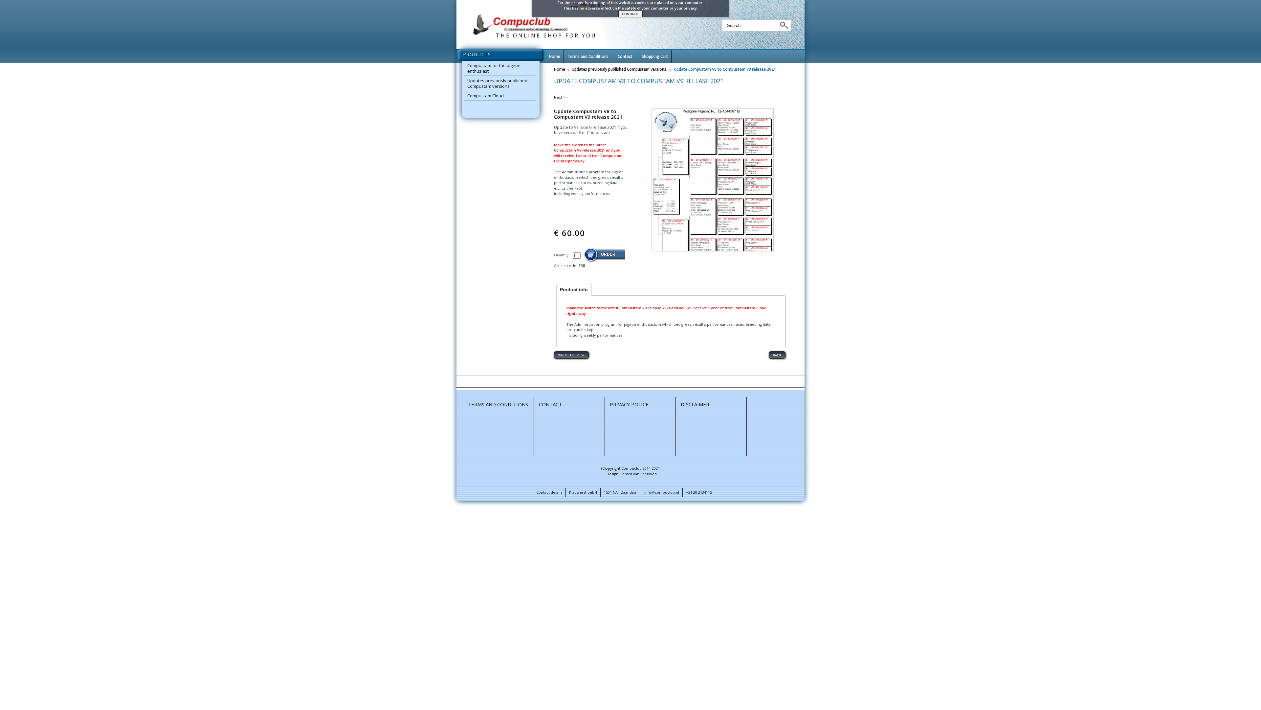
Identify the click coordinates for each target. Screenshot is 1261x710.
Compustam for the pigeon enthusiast (493, 68)
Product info (574, 289)
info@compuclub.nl (661, 492)
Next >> (561, 97)
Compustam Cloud (485, 96)
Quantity (561, 255)
